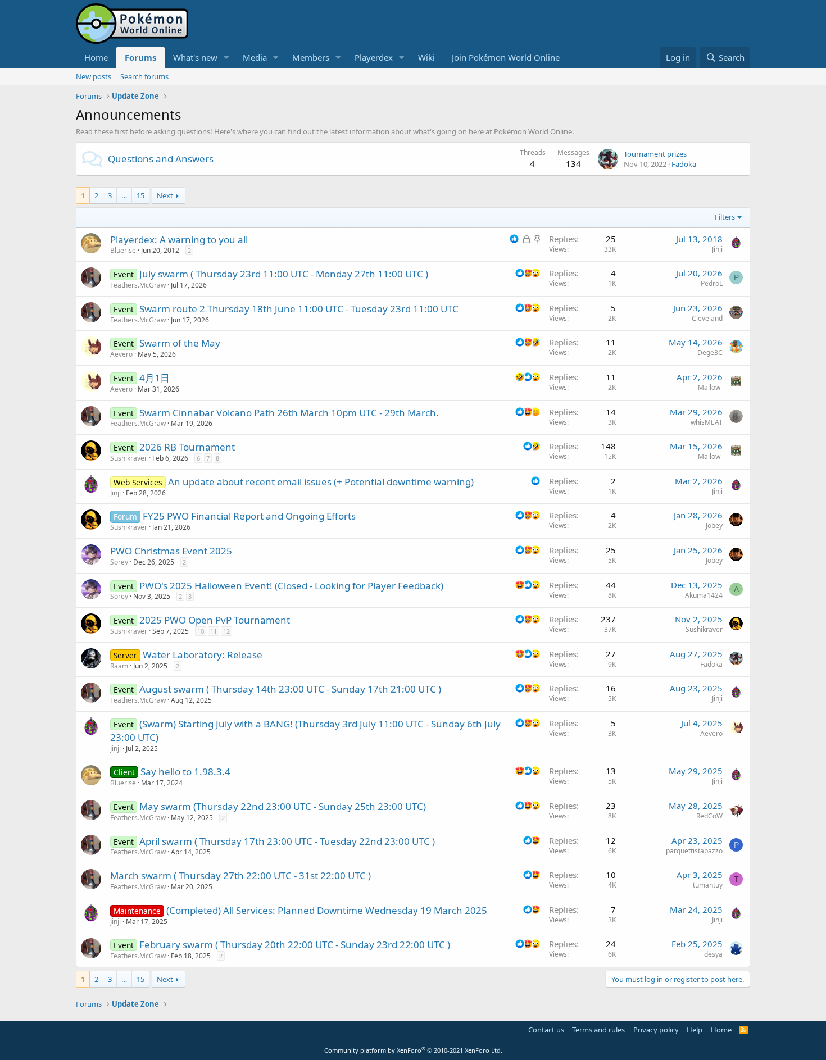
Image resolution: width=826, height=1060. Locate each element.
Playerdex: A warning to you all (179, 239)
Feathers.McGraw (138, 285)
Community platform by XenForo (413, 1050)
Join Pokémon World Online (506, 57)
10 (200, 631)
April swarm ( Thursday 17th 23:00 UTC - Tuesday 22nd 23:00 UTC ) (287, 841)
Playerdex (374, 57)
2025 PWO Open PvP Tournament (214, 619)
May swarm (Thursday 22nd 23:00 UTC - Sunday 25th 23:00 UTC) (282, 806)
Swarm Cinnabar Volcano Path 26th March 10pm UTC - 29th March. (289, 412)
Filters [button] (725, 217)
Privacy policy (656, 1030)
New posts (93, 76)
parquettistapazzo (694, 851)
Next (165, 195)
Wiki (426, 57)
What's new (195, 57)
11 (213, 631)
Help (694, 1030)
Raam (119, 666)
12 (226, 631)
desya (713, 954)
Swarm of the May (179, 342)
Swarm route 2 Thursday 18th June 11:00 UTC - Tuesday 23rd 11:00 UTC (299, 308)
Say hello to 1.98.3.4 (185, 771)
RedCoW (709, 816)
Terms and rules (598, 1030)
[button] (226, 57)
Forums (140, 57)
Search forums (144, 76)
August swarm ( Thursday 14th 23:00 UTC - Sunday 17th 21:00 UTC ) (290, 689)
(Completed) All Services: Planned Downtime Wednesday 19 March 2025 (326, 910)
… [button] (124, 195)
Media (255, 57)
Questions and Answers (161, 158)
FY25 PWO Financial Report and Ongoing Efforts (249, 515)
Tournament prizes (655, 154)
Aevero (121, 354)
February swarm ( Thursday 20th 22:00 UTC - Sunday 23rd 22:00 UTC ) (294, 944)
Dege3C (710, 352)
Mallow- (710, 387)
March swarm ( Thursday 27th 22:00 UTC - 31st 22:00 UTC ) (240, 875)
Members (310, 57)
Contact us (546, 1030)
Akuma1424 (704, 595)
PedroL (712, 283)
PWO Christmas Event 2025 (171, 550)
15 (140, 195)
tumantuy (708, 885)
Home (96, 57)
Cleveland (707, 318)
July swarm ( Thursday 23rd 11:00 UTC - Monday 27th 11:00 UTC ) (283, 273)
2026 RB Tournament (187, 446)
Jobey (714, 525)
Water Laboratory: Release (202, 654)
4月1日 (154, 377)
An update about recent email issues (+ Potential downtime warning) (321, 481)
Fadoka (683, 164)
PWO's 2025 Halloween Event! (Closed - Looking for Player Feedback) (291, 585)
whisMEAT (707, 422)
